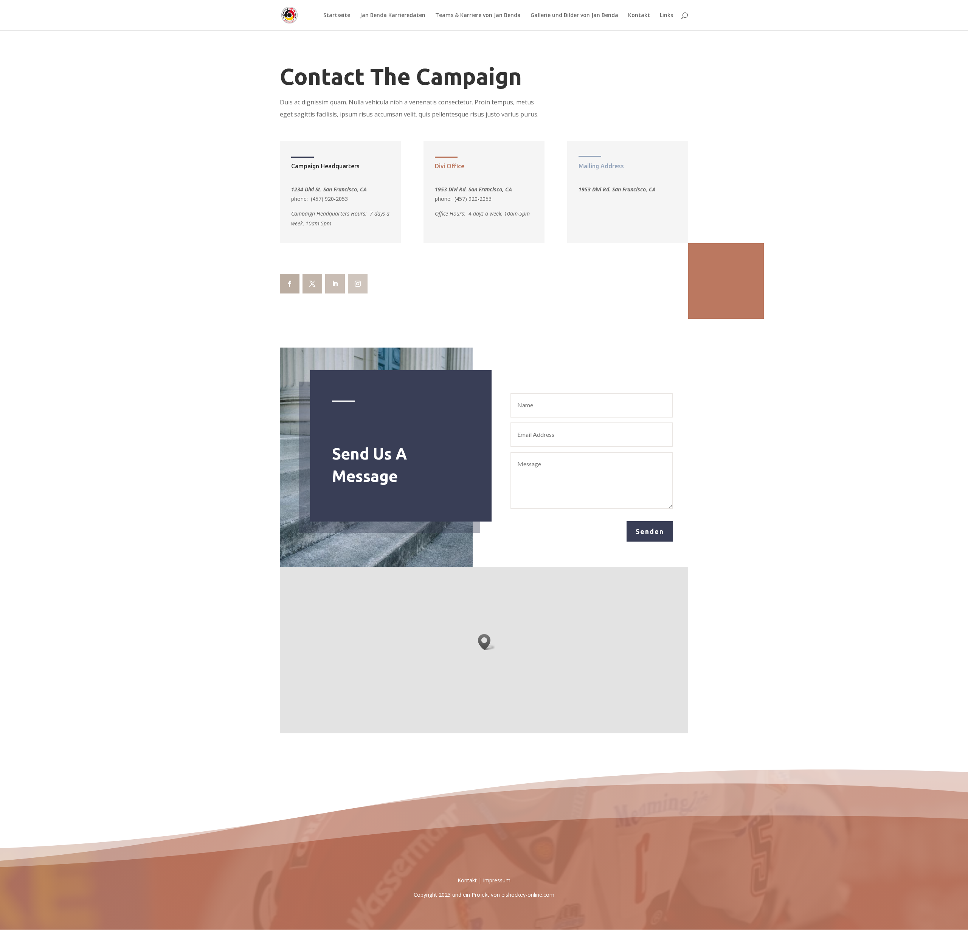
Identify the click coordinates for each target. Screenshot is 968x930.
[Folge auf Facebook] (289, 283)
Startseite (336, 15)
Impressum (496, 880)
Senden (650, 531)
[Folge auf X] (312, 283)
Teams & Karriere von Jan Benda (478, 15)
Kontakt (639, 15)
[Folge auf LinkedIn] (335, 283)
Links (666, 15)
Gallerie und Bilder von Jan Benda (574, 15)
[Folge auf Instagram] (358, 283)
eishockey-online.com (527, 894)
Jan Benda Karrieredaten (392, 15)
